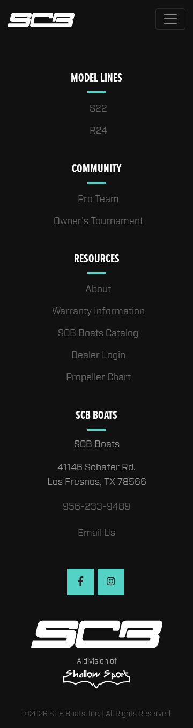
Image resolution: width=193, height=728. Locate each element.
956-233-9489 (96, 507)
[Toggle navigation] (170, 19)
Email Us (96, 533)
